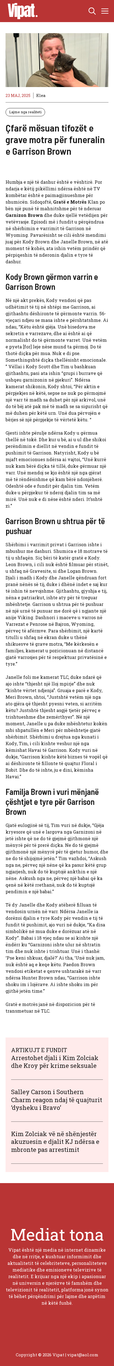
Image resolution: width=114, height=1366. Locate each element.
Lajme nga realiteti (25, 111)
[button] (92, 11)
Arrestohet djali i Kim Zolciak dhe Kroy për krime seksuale (55, 1062)
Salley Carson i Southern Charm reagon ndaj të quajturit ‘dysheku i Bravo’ (56, 1100)
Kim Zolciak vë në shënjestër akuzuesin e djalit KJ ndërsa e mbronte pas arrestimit (55, 1142)
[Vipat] (21, 11)
